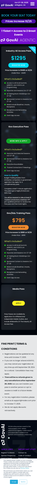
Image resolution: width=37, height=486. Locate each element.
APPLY (18, 303)
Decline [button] (23, 482)
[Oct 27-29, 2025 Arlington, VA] (7, 4)
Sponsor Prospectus (8, 456)
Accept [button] (14, 482)
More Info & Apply (18, 141)
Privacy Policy (25, 468)
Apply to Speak (6, 458)
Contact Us (22, 453)
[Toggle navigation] (32, 4)
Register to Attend (7, 453)
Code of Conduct (24, 456)
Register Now (18, 227)
